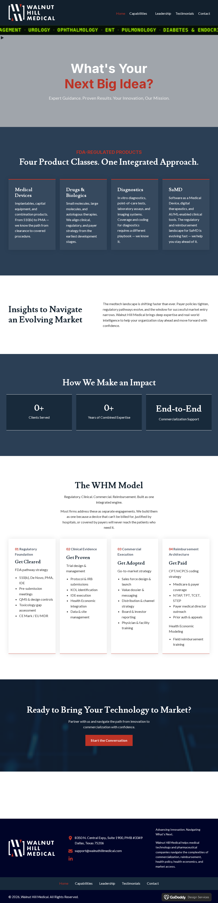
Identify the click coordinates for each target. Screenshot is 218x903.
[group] (39, 412)
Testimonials (184, 13)
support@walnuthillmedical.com (98, 851)
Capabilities (138, 13)
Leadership (163, 13)
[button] (70, 858)
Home (120, 13)
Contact (204, 13)
